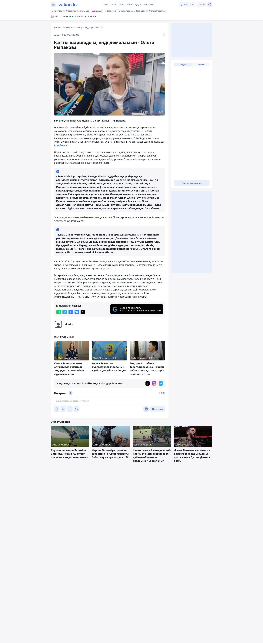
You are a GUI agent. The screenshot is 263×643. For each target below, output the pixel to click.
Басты (57, 27)
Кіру (163, 392)
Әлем (114, 4)
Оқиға (130, 4)
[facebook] (70, 312)
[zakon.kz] (68, 4)
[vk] (76, 312)
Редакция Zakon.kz (94, 27)
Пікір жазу (157, 408)
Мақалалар (148, 4)
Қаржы (122, 4)
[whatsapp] (58, 312)
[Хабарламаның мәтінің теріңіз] (109, 401)
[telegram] (64, 312)
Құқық (138, 4)
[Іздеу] (209, 4)
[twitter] (82, 312)
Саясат (106, 4)
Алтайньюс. (61, 145)
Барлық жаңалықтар (72, 27)
